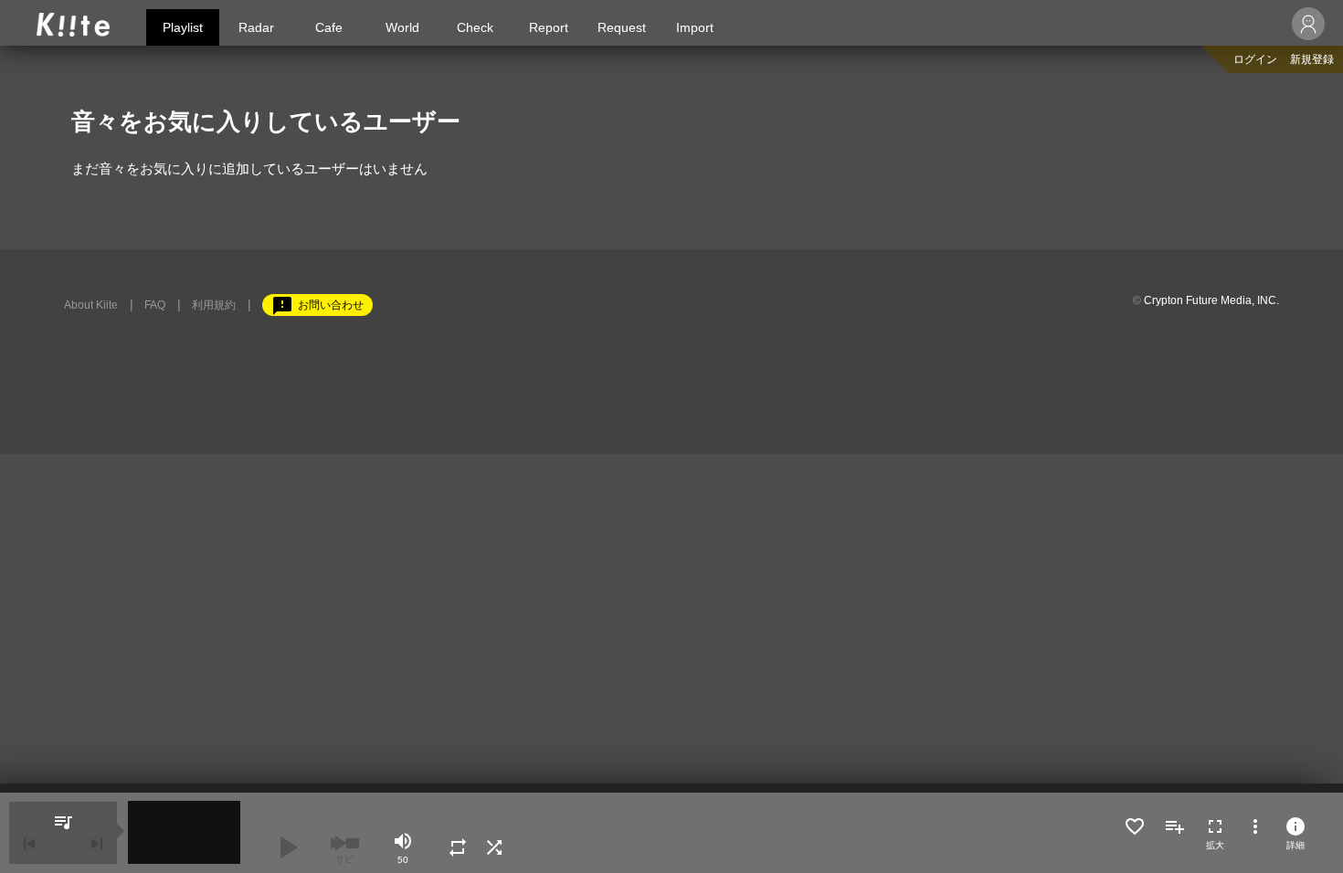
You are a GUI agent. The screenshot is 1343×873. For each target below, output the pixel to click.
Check (475, 27)
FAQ (154, 305)
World (402, 27)
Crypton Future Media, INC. (1211, 300)
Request (621, 27)
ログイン (1255, 59)
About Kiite (91, 305)
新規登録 (1312, 59)
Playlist (183, 27)
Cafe (329, 27)
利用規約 (214, 305)
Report (548, 27)
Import (695, 27)
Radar (256, 27)
